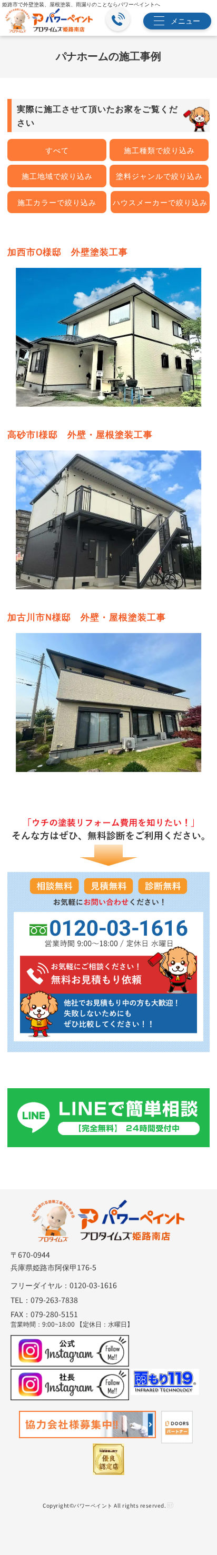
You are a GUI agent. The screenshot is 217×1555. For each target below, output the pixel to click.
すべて (57, 150)
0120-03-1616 (93, 1285)
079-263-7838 (54, 1300)
